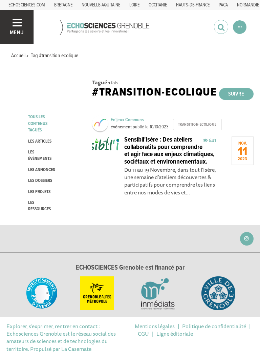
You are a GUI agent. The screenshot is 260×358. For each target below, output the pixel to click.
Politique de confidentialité (214, 326)
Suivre (236, 94)
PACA (223, 5)
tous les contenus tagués (37, 123)
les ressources (39, 206)
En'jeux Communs (127, 120)
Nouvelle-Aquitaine (101, 5)
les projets (39, 192)
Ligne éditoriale (174, 333)
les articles (39, 141)
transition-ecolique (197, 124)
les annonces (41, 170)
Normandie (248, 5)
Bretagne (63, 5)
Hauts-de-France (193, 5)
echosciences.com (26, 5)
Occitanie (158, 5)
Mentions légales (155, 326)
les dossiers (40, 181)
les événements (39, 155)
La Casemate (76, 348)
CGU (143, 333)
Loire (134, 5)
